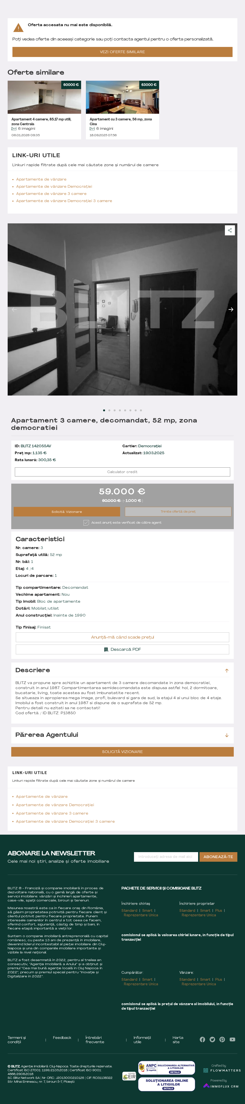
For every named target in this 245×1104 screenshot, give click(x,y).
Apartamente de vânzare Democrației (54, 187)
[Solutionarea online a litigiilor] (166, 1084)
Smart (147, 911)
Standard (130, 911)
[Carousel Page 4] (120, 410)
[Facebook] (203, 1039)
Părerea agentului (47, 735)
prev (14, 309)
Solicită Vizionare (67, 512)
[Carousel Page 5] (125, 410)
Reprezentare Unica (141, 915)
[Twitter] (212, 1039)
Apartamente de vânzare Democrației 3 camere (64, 201)
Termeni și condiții (17, 1040)
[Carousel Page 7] (136, 410)
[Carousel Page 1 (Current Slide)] (104, 410)
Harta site (178, 1040)
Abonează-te (218, 857)
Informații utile (142, 1040)
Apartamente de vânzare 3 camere (51, 194)
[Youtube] (232, 1039)
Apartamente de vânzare (41, 179)
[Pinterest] (222, 1039)
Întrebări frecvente (95, 1040)
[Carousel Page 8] (141, 410)
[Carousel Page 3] (115, 410)
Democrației (141, 446)
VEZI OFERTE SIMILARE (122, 52)
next (230, 309)
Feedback (62, 1038)
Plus (218, 911)
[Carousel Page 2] (109, 410)
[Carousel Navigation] (122, 309)
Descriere (33, 671)
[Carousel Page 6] (130, 410)
